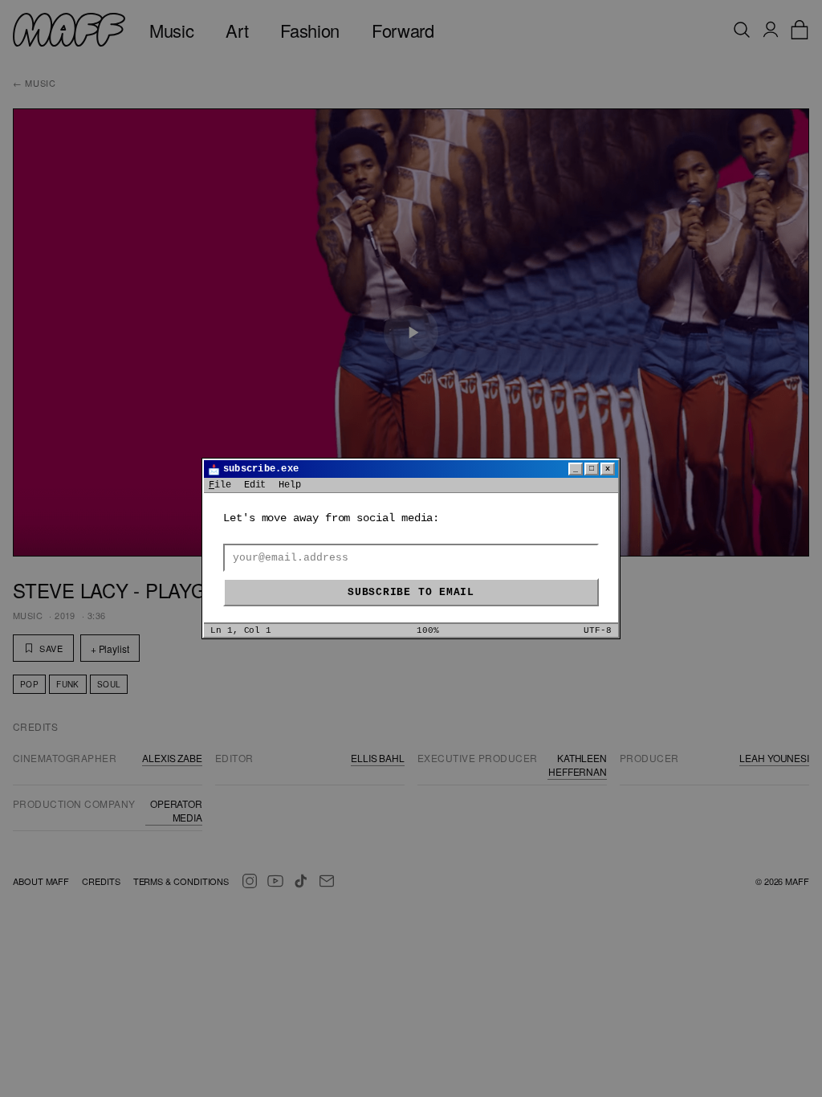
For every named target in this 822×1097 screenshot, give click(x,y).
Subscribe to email (411, 592)
